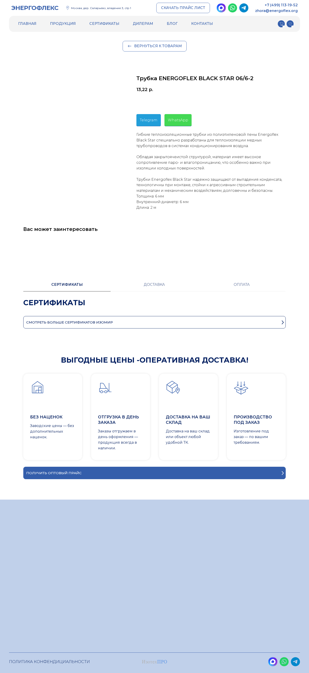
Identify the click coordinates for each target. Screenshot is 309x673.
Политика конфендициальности (49, 661)
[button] (183, 8)
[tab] (67, 286)
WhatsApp (178, 120)
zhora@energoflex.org (276, 11)
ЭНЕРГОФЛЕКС (35, 8)
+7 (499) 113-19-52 (281, 5)
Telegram (148, 120)
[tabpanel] (154, 307)
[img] (221, 7)
